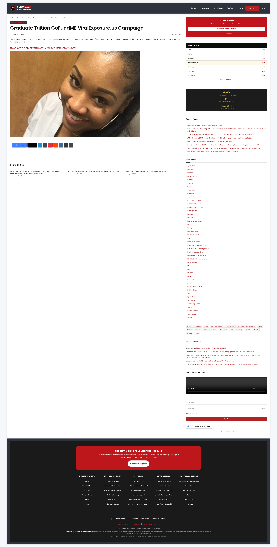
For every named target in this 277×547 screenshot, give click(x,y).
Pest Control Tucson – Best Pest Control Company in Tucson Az (209, 141)
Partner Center (190, 486)
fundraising (214, 330)
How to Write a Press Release (164, 495)
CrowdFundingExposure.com (246, 326)
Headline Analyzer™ (138, 495)
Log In (226, 419)
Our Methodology (113, 504)
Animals (190, 169)
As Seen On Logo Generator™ (138, 504)
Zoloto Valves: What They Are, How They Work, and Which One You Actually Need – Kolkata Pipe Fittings (223, 148)
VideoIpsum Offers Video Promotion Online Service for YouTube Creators (212, 152)
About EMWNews (87, 486)
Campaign (198, 326)
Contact (87, 504)
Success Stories (87, 495)
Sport (189, 293)
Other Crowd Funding (194, 286)
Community (191, 190)
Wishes (189, 317)
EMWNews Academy (164, 481)
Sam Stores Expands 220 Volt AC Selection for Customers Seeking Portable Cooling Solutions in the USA (223, 145)
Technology (191, 300)
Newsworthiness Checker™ (138, 499)
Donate (189, 330)
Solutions (205, 8)
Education (190, 214)
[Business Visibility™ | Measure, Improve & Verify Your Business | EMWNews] (22, 8)
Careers (189, 495)
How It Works (218, 8)
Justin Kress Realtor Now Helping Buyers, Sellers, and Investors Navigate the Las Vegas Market (220, 134)
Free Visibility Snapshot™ (113, 486)
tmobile (189, 333)
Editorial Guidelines (164, 499)
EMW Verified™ (113, 499)
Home (13, 18)
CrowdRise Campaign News (197, 204)
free (188, 238)
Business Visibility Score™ (113, 490)
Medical (190, 269)
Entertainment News (194, 221)
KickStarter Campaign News (197, 259)
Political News (192, 290)
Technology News (193, 304)
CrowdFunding (229, 326)
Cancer (189, 180)
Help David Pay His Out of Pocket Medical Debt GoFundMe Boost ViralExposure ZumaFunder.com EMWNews (34, 172)
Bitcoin (189, 326)
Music (189, 276)
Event (189, 224)
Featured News (192, 231)
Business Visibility (113, 481)
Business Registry (113, 495)
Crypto (260, 326)
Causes (190, 183)
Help (231, 330)
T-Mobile (255, 330)
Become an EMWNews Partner (189, 481)
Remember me (193, 414)
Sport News (191, 297)
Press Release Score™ (138, 490)
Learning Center (164, 486)
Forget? (263, 408)
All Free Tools (138, 481)
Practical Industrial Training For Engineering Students (205, 125)
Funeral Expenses (193, 242)
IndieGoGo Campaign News (196, 255)
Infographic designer (193, 355)
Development (192, 211)
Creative (190, 197)
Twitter (197, 333)
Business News (192, 176)
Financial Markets (193, 235)
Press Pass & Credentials (164, 504)
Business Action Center (164, 490)
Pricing (87, 499)
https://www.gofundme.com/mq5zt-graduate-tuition (43, 47)
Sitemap (157, 524)
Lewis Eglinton (191, 361)
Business (190, 173)
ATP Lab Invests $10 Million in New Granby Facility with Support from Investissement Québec (220, 138)
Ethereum (198, 330)
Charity (189, 186)
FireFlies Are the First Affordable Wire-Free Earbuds (216, 361)
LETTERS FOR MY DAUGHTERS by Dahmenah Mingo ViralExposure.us (93, 171)
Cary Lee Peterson (216, 326)
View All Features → (226, 80)
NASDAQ (190, 279)
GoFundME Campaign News (197, 245)
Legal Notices (192, 262)
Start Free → (252, 8)
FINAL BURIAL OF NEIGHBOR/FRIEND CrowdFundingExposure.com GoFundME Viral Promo (223, 352)
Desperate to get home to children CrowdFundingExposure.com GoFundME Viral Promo (228, 364)
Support (247, 330)
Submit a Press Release (226, 29)
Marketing (190, 266)
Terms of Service (123, 524)
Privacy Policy (135, 524)
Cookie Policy (147, 524)
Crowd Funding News (24, 18)
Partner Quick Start (189, 490)
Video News (191, 314)
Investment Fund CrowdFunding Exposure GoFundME (146, 171)
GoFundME (223, 330)
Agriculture (191, 166)
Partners (194, 8)
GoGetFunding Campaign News (198, 249)
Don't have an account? (226, 432)
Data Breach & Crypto (195, 207)
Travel (189, 307)
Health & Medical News (195, 252)
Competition (191, 193)
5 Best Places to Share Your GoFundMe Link (211, 348)
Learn (241, 8)
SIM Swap (239, 330)
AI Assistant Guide (190, 499)
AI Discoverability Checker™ (138, 486)
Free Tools (230, 8)
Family (189, 228)
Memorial (190, 273)
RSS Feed (190, 504)
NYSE (189, 283)
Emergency (191, 217)
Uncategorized (192, 311)
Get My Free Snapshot (138, 463)
